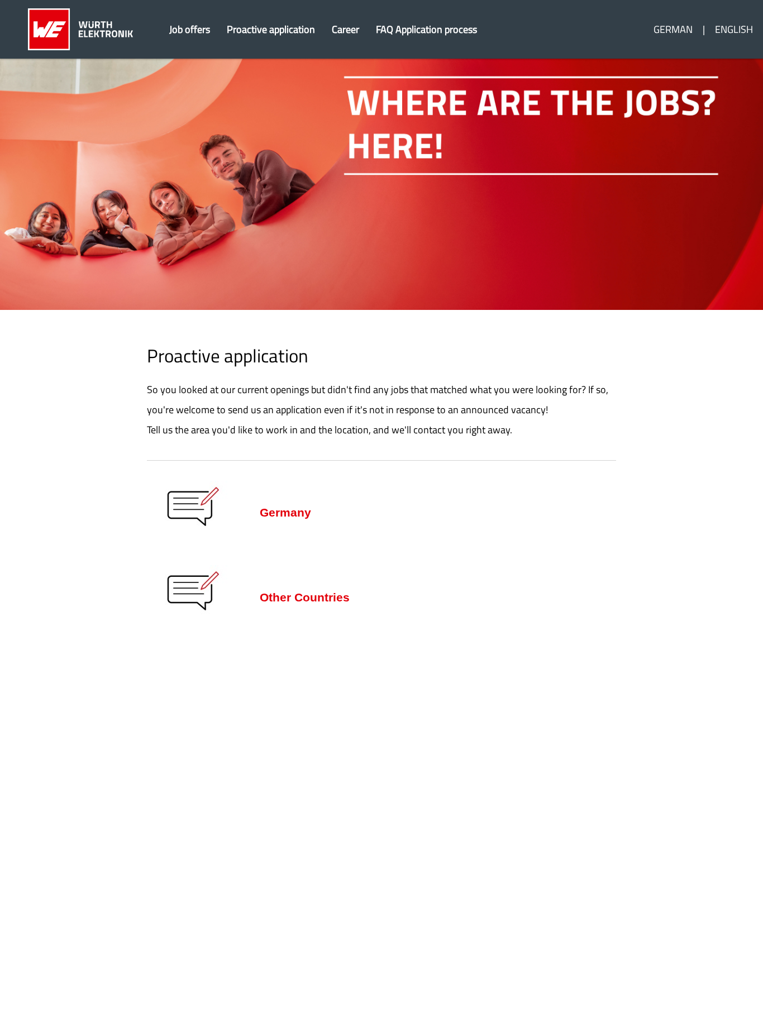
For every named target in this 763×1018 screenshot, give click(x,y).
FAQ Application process (426, 29)
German (673, 29)
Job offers (189, 29)
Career (345, 29)
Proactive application (271, 29)
